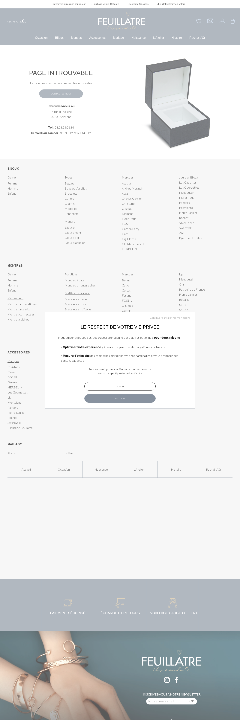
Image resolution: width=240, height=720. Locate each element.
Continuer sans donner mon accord (170, 317)
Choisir (120, 386)
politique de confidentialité (125, 373)
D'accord (120, 398)
